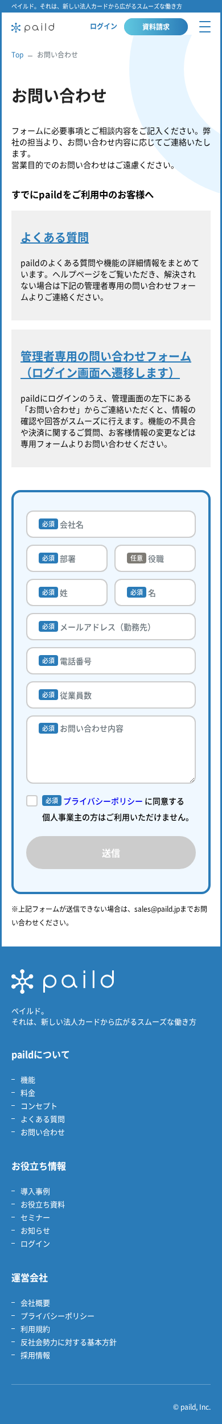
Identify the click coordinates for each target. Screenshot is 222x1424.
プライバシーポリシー (103, 800)
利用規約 (35, 1328)
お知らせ (35, 1230)
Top (17, 55)
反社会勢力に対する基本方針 (68, 1341)
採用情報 (35, 1354)
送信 (111, 852)
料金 (27, 1092)
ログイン (103, 26)
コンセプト (38, 1105)
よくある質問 (42, 1118)
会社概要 (35, 1302)
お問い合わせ (42, 1131)
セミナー (35, 1217)
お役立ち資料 (42, 1204)
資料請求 (156, 27)
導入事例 (35, 1191)
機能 (27, 1079)
